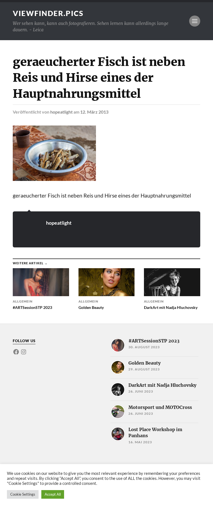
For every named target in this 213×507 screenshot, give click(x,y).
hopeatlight (61, 111)
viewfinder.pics (48, 13)
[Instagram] (23, 352)
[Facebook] (16, 352)
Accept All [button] (53, 494)
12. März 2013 (94, 111)
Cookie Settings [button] (22, 494)
